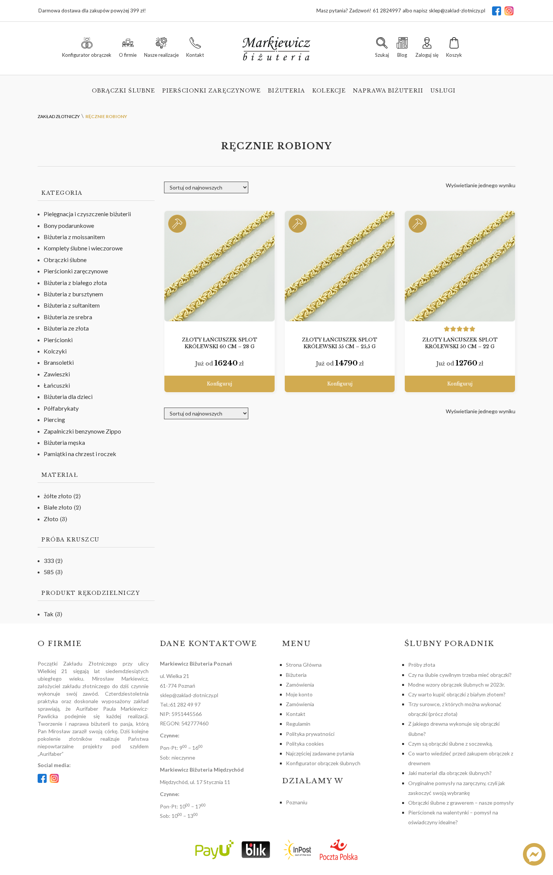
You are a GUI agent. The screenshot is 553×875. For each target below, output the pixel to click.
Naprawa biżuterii (388, 90)
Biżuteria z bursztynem (73, 293)
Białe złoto (58, 507)
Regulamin (298, 723)
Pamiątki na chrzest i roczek (80, 453)
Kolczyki (55, 351)
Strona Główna (304, 664)
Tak (48, 613)
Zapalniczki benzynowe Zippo (82, 431)
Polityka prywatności (310, 734)
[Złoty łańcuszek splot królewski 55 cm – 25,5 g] (340, 266)
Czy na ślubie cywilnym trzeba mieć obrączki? (460, 675)
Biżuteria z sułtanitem (72, 305)
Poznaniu (296, 802)
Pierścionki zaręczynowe (211, 90)
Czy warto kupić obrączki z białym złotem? (457, 694)
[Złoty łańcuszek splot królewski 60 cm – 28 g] (219, 266)
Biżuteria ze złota (66, 328)
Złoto (51, 518)
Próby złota (421, 664)
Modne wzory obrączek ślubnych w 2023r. (456, 684)
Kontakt (295, 714)
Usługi (443, 90)
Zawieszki (57, 374)
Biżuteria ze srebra (68, 316)
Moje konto (299, 694)
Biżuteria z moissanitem (74, 236)
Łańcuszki (57, 385)
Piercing (54, 419)
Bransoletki (59, 362)
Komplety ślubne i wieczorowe (83, 248)
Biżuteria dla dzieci (68, 396)
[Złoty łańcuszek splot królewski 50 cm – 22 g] (460, 266)
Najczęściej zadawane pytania (320, 753)
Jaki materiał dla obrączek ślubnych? (450, 773)
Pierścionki (58, 339)
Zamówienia (300, 684)
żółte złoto (58, 495)
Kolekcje (329, 90)
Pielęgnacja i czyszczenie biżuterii (87, 213)
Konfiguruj (219, 384)
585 (49, 571)
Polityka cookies (305, 743)
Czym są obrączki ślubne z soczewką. (450, 743)
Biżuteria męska (64, 442)
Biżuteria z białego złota (75, 282)
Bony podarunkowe (69, 225)
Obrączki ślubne (123, 90)
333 (49, 560)
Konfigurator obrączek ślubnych (323, 763)
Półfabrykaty (61, 408)
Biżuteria (286, 90)
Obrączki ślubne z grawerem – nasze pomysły (461, 802)
